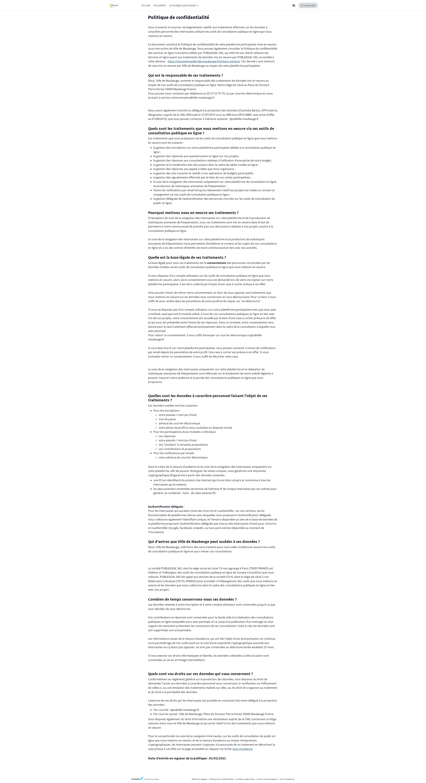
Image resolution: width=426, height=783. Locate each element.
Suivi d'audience (287, 779)
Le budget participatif (183, 5)
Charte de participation (267, 779)
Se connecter (308, 5)
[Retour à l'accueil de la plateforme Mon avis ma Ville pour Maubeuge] (123, 5)
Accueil (145, 5)
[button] (294, 5)
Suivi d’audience (242, 749)
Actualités (160, 5)
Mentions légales (200, 779)
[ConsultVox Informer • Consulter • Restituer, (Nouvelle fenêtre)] (137, 779)
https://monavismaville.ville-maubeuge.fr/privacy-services (204, 61)
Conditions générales (245, 779)
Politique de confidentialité (221, 779)
